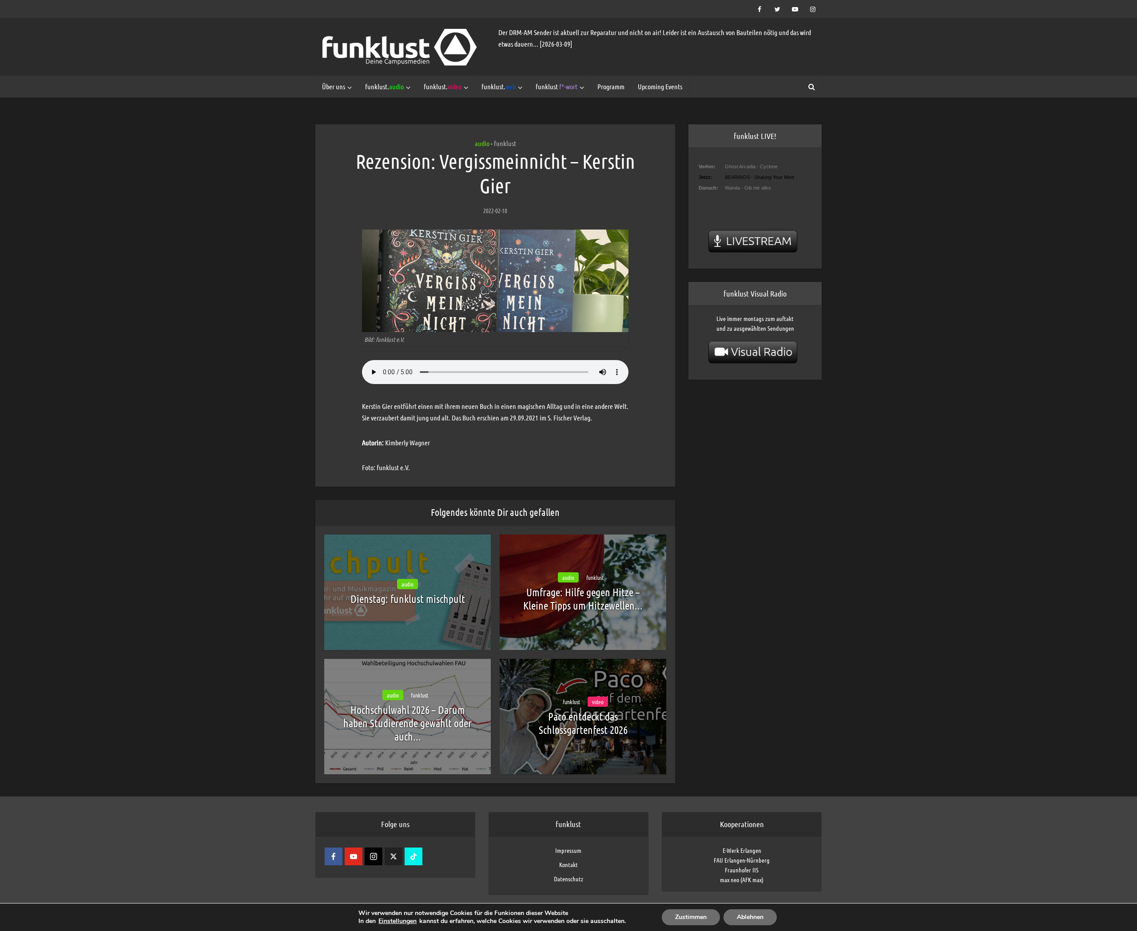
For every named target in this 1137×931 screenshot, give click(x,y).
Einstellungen (397, 921)
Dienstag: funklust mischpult (407, 598)
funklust (556, 86)
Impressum (568, 850)
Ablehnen (750, 917)
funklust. (384, 86)
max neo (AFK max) (741, 879)
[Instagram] (373, 856)
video (598, 701)
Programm (610, 86)
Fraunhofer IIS (742, 870)
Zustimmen (691, 917)
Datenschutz (568, 879)
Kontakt (568, 864)
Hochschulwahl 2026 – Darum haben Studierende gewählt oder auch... (407, 723)
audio (482, 143)
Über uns (333, 86)
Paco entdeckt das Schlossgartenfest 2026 (583, 723)
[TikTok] (413, 856)
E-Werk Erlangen (742, 850)
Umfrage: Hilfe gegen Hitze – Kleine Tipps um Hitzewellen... (583, 599)
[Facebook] (333, 856)
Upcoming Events (660, 86)
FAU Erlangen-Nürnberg (742, 860)
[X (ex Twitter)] (393, 856)
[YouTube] (353, 856)
